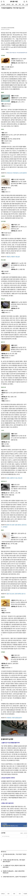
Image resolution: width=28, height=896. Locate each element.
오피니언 (2, 893)
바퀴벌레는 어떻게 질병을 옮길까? (14, 717)
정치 (8, 893)
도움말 (21, 833)
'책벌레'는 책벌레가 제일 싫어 (13, 256)
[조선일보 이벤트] (14, 825)
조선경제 (25, 893)
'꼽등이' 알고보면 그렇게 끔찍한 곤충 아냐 (15, 593)
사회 (19, 893)
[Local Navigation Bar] (1, 1)
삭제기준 (25, 833)
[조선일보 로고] (14, 1)
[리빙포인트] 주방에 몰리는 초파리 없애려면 (16, 173)
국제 (14, 893)
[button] (1, 1)
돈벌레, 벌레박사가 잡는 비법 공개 (14, 478)
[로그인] (26, 1)
